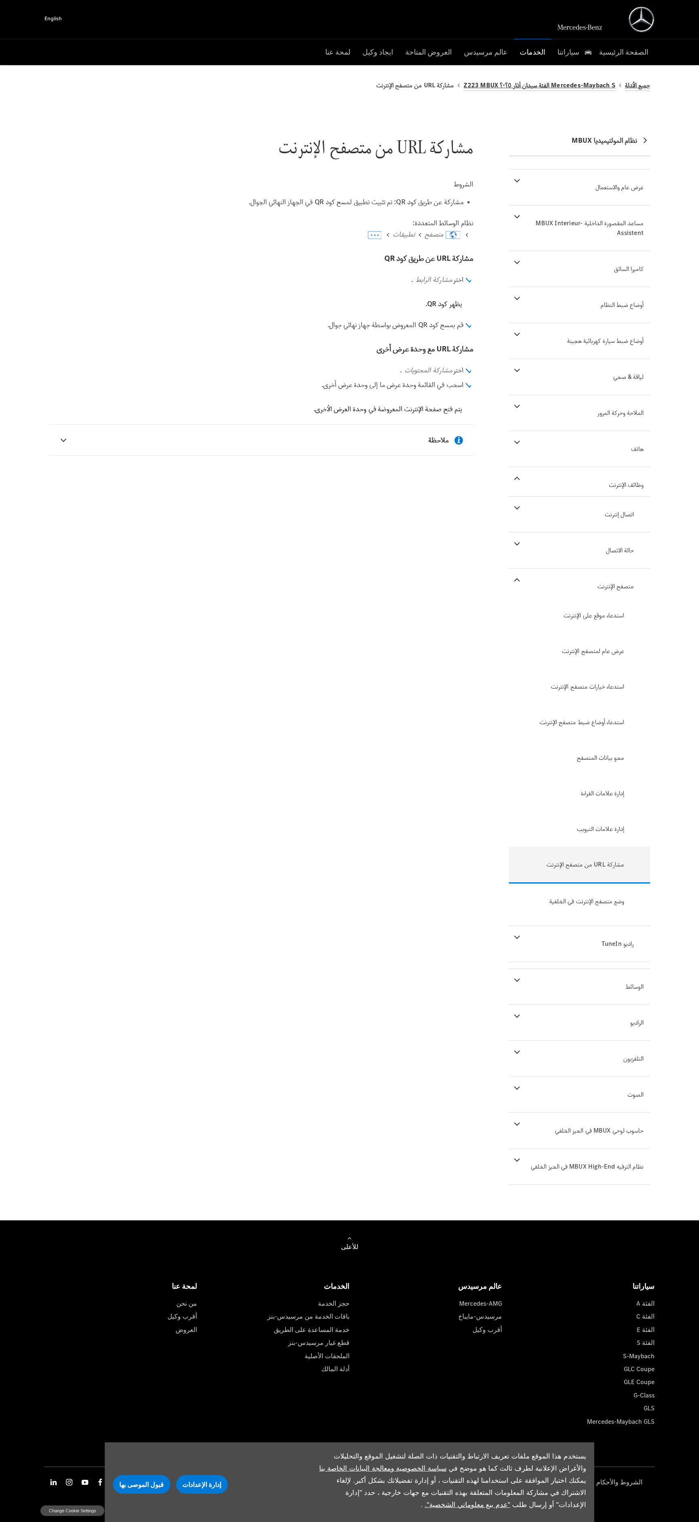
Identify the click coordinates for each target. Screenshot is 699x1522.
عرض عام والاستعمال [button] (619, 187)
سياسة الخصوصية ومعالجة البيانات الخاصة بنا (383, 1468)
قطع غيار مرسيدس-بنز (319, 1342)
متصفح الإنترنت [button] (615, 586)
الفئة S (646, 1342)
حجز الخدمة (334, 1303)
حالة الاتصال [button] (620, 550)
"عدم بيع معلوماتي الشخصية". (467, 1505)
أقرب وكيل (487, 1329)
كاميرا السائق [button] (629, 268)
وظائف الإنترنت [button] (626, 484)
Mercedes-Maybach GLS (621, 1421)
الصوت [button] (635, 1094)
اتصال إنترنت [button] (619, 514)
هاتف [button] (637, 448)
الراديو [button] (637, 1022)
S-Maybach (639, 1356)
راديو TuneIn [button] (618, 943)
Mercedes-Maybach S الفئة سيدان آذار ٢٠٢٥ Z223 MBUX (539, 85)
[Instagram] (69, 1482)
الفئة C (645, 1316)
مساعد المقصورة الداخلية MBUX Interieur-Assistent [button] (590, 228)
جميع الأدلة (637, 85)
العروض (186, 1329)
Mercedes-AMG (480, 1303)
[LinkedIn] (53, 1482)
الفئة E (646, 1329)
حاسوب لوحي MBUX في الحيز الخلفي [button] (599, 1130)
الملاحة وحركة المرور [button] (620, 412)
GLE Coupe (639, 1382)
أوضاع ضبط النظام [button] (622, 304)
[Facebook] (100, 1482)
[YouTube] (85, 1482)
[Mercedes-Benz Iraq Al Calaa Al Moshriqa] (642, 19)
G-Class (644, 1395)
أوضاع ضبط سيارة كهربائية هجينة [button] (605, 340)
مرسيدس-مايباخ (480, 1316)
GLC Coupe (639, 1369)
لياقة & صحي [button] (628, 376)
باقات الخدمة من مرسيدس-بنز (308, 1316)
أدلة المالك (335, 1369)
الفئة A (645, 1303)
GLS (649, 1408)
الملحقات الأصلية (327, 1356)
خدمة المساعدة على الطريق (312, 1329)
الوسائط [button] (635, 986)
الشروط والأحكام (619, 1482)
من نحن (186, 1303)
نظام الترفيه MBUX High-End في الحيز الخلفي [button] (587, 1166)
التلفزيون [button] (633, 1058)
